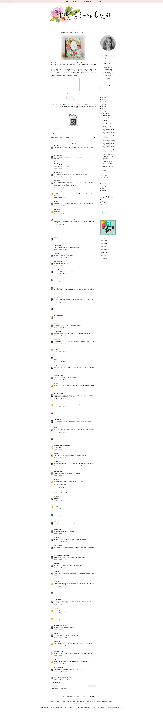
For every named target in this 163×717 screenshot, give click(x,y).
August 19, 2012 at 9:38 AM (60, 205)
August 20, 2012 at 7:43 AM (60, 525)
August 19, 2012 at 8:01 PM (60, 432)
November (105, 115)
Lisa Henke (103, 255)
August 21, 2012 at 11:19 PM (60, 612)
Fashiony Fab (84, 713)
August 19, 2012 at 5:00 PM (60, 379)
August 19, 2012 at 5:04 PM (60, 389)
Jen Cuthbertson (57, 545)
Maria (55, 453)
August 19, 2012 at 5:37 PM (60, 398)
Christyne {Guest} (75, 99)
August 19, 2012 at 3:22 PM (60, 343)
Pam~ (55, 201)
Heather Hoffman (105, 249)
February (105, 179)
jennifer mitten (57, 172)
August (104, 120)
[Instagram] (109, 58)
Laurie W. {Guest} (75, 100)
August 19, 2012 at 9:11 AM (60, 197)
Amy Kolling (104, 240)
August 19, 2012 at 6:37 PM (60, 423)
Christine (56, 180)
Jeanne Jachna (104, 251)
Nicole (55, 286)
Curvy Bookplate (63, 72)
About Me (75, 1)
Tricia (55, 383)
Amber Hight (56, 269)
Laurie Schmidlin (105, 252)
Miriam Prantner (57, 356)
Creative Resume (86, 1)
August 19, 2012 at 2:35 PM (60, 327)
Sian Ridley (56, 331)
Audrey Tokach (104, 246)
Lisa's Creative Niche (58, 625)
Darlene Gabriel (57, 393)
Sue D (55, 608)
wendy (55, 237)
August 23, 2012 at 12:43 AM (60, 637)
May (104, 173)
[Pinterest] (107, 58)
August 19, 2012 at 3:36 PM (60, 351)
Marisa (55, 253)
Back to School (106, 158)
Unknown (56, 641)
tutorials (107, 79)
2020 (103, 97)
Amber (67, 99)
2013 (103, 110)
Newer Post (92, 685)
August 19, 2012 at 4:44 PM (60, 371)
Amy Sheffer (56, 599)
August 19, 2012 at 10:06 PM (60, 475)
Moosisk (55, 591)
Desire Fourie (57, 155)
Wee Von (55, 581)
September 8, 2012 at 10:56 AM (61, 679)
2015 (103, 106)
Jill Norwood (56, 496)
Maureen (67, 96)
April (104, 175)
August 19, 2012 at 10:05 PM (60, 467)
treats (107, 78)
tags (107, 76)
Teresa (67, 97)
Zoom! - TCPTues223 (107, 154)
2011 (103, 183)
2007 (103, 190)
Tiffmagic (56, 209)
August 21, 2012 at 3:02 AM (60, 577)
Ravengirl (56, 339)
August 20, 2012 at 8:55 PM (60, 567)
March (104, 177)
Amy (66, 100)
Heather (55, 563)
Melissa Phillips (104, 257)
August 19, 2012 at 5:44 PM (60, 415)
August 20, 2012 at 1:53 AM (60, 508)
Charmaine (74, 95)
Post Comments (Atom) (62, 688)
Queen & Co (103, 204)
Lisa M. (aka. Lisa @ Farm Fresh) (61, 555)
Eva (54, 427)
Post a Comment (56, 682)
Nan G (55, 323)
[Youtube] (111, 58)
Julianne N (56, 659)
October (105, 117)
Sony (73, 98)
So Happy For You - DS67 (108, 122)
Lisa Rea (55, 479)
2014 (103, 108)
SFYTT (106, 73)
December (105, 113)
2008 (103, 188)
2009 (103, 186)
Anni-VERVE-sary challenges (76, 104)
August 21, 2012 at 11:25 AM (60, 604)
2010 (103, 185)
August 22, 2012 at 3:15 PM (60, 629)
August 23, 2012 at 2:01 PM (60, 655)
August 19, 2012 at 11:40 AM (60, 265)
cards (106, 75)
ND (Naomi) (56, 307)
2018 (103, 101)
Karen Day (56, 297)
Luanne (55, 411)
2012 (103, 111)
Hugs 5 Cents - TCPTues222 (109, 156)
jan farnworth (57, 315)
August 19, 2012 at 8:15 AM (60, 176)
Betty (73, 97)
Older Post (54, 685)
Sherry (55, 145)
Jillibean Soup (107, 67)
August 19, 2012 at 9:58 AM (60, 213)
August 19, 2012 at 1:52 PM (60, 302)
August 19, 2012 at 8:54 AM (60, 187)
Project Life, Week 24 (107, 161)
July (104, 170)
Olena (55, 633)
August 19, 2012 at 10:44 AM (60, 241)
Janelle (73, 96)
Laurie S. (67, 95)
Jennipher (56, 419)
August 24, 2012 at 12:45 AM (60, 671)
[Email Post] (73, 137)
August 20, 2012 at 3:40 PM (60, 559)
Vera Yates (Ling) (57, 375)
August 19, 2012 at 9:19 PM (60, 441)
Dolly (55, 217)
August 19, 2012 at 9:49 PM (60, 457)
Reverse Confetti (106, 72)
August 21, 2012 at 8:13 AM (60, 586)
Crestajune (56, 461)
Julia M (55, 571)
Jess (54, 347)
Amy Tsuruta (104, 245)
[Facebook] (105, 58)
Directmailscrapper (58, 437)
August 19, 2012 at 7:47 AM (60, 168)
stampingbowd (57, 471)
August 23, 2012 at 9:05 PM (60, 663)
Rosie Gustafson (57, 667)
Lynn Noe (56, 365)
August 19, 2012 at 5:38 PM (60, 406)
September (105, 118)
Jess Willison (56, 513)
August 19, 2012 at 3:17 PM (60, 335)
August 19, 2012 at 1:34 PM (60, 293)
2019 (103, 99)
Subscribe (98, 1)
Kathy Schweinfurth (105, 254)
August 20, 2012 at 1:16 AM (60, 500)
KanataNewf (56, 278)
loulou (55, 521)
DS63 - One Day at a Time (108, 165)
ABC (106, 66)
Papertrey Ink (106, 69)
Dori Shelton (56, 537)
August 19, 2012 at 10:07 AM (60, 224)
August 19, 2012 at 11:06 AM (60, 249)
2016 (103, 104)
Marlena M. (56, 529)
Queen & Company (107, 70)
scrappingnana (57, 191)
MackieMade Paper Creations (60, 445)
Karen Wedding (57, 617)
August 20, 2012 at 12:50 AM (60, 492)
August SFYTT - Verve (107, 163)
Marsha (55, 504)
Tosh (67, 98)
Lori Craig (56, 675)
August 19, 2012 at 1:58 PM (60, 319)
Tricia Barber (104, 258)
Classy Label (86, 72)
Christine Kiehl (57, 651)
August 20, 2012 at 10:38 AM (60, 541)
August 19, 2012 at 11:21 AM (60, 257)
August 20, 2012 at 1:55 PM (60, 551)
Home (66, 1)
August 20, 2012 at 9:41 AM (60, 533)
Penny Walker (57, 261)
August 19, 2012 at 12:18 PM (60, 273)
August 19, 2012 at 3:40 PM (60, 361)
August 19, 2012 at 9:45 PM (60, 449)
